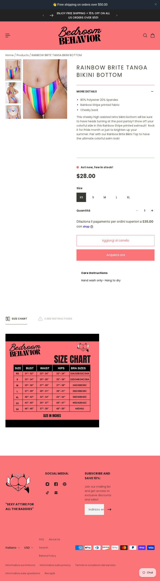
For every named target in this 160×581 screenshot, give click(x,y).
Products (23, 55)
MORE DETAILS (86, 91)
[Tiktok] (47, 492)
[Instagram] (47, 484)
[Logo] (80, 35)
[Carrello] (152, 35)
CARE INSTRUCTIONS (58, 319)
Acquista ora (115, 255)
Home (9, 55)
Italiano (10, 548)
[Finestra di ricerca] (145, 35)
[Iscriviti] (109, 509)
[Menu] (8, 35)
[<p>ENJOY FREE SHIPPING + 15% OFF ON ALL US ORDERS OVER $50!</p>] (80, 15)
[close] (155, 4)
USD (27, 548)
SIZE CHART (19, 319)
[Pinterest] (64, 484)
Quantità (83, 211)
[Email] (56, 492)
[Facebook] (56, 484)
